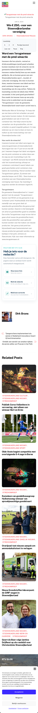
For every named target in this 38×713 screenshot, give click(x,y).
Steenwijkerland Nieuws (26, 36)
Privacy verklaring (23, 708)
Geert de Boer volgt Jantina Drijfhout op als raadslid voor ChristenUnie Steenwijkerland (17, 642)
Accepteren (19, 692)
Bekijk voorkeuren (19, 703)
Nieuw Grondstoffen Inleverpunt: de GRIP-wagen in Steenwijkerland (18, 593)
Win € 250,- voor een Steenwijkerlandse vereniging (19, 28)
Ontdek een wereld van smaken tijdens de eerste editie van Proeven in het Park (17, 343)
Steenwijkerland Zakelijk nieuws (18, 540)
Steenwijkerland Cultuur (14, 396)
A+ (13, 45)
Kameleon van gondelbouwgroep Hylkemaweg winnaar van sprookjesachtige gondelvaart (18, 499)
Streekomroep (9, 401)
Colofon (4, 664)
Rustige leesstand (23, 45)
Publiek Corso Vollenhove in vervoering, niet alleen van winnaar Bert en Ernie (15, 407)
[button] (35, 669)
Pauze (15, 49)
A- (5, 45)
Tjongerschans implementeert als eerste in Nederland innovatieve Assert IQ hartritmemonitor (20, 336)
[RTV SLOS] (5, 6)
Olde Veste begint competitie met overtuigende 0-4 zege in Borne (19, 453)
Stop (21, 49)
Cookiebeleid (12, 708)
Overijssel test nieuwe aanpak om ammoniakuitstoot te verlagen (18, 547)
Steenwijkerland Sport (14, 448)
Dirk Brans (8, 36)
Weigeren (19, 698)
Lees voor (7, 49)
